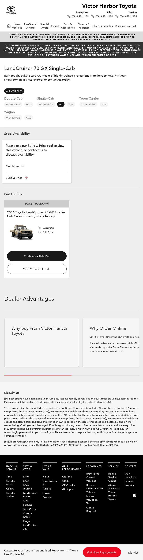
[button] (17, 178)
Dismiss (133, 552)
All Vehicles (14, 91)
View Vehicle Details (36, 269)
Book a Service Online (112, 477)
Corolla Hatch (10, 482)
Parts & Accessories (68, 25)
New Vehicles (17, 25)
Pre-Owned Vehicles (30, 25)
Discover (120, 26)
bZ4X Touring (27, 486)
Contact (131, 26)
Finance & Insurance (83, 25)
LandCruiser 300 (30, 526)
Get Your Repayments (102, 552)
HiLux (46, 476)
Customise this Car (37, 256)
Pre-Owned (94, 466)
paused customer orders (98, 54)
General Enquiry (129, 483)
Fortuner (28, 504)
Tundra (47, 488)
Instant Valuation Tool (92, 499)
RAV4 (26, 476)
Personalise (107, 26)
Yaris (9, 476)
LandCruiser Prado (30, 494)
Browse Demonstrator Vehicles (94, 488)
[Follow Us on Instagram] (135, 496)
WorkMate (13, 104)
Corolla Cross (27, 514)
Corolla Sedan (10, 494)
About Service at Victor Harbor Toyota (113, 492)
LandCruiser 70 (50, 482)
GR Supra (67, 489)
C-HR (26, 500)
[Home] (9, 26)
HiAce (46, 493)
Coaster (47, 497)
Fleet (96, 26)
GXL (28, 104)
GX (61, 104)
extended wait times (60, 54)
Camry (10, 488)
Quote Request (91, 509)
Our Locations (130, 475)
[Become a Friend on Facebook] (127, 496)
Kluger (27, 521)
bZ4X (26, 481)
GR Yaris (67, 476)
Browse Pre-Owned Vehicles (93, 477)
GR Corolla (68, 485)
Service (55, 26)
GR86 (65, 481)
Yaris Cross (29, 509)
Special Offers (44, 25)
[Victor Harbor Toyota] (11, 10)
